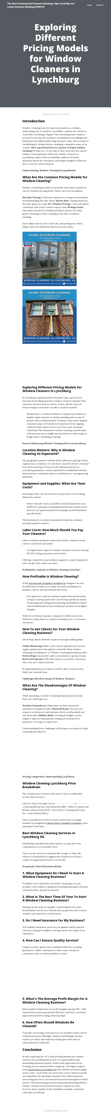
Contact (100, 5)
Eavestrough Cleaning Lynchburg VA (47, 583)
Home (89, 5)
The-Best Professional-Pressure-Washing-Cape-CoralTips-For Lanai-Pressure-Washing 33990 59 (41, 5)
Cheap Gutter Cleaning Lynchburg (63, 823)
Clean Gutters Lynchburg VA (42, 1069)
